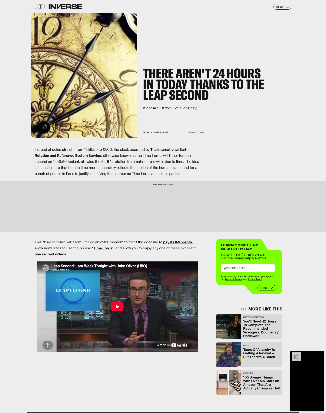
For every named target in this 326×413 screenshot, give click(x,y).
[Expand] (294, 354)
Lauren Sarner (159, 132)
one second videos (50, 254)
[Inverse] (65, 6)
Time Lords (103, 248)
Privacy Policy (255, 279)
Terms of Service (233, 279)
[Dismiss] (320, 354)
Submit (265, 288)
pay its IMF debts (177, 242)
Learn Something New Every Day (239, 246)
